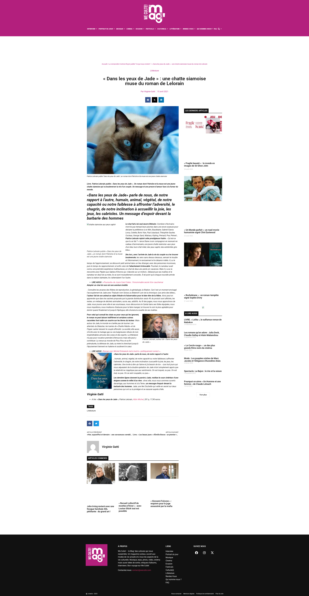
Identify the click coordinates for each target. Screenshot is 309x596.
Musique (169, 557)
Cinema (169, 560)
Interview (169, 551)
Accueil (104, 64)
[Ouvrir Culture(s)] (167, 29)
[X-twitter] (212, 553)
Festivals (169, 567)
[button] (148, 100)
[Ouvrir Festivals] (155, 29)
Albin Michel (138, 399)
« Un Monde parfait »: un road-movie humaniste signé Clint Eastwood (201, 231)
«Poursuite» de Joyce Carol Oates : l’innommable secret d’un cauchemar (132, 282)
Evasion (169, 564)
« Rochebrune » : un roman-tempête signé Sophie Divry (201, 296)
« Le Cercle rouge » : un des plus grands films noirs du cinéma (199, 346)
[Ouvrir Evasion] (144, 29)
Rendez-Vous (171, 576)
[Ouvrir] (221, 29)
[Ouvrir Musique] (124, 29)
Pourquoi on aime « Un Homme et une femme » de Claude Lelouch (202, 382)
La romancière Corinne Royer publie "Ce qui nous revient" (129, 64)
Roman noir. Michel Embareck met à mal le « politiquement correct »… (132, 351)
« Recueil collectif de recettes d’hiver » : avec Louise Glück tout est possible (130, 507)
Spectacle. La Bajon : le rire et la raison (203, 371)
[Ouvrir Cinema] (134, 29)
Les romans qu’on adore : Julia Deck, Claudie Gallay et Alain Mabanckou (201, 333)
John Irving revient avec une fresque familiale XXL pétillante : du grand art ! (100, 509)
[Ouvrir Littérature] (181, 29)
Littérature (154, 71)
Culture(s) (170, 570)
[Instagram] (204, 553)
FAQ (167, 582)
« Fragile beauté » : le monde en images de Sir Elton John (199, 164)
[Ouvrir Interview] (96, 29)
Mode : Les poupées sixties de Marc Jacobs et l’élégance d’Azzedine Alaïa (202, 359)
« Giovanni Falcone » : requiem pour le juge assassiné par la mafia (161, 503)
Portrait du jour (172, 554)
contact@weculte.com (141, 570)
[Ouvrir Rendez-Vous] (195, 29)
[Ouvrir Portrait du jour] (114, 29)
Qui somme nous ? (174, 579)
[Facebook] (196, 553)
